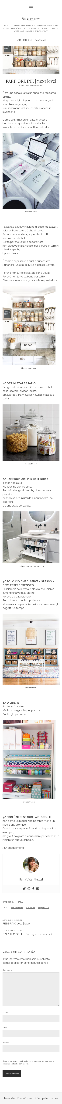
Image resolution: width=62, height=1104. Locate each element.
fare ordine (30, 908)
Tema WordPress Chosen (18, 1098)
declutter (50, 226)
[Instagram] (28, 888)
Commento (7, 970)
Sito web (6, 1042)
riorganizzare (43, 908)
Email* (5, 1027)
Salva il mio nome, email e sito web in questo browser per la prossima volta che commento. (28, 1062)
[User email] (37, 888)
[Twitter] (24, 888)
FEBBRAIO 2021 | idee (16, 923)
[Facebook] (33, 888)
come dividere (17, 908)
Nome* (5, 1012)
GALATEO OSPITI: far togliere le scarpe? (27, 934)
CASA (20, 902)
